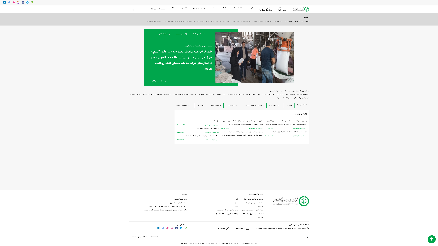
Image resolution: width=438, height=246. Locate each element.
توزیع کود (289, 105)
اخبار (224, 8)
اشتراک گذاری (162, 34)
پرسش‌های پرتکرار (199, 8)
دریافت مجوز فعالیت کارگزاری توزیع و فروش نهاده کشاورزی (167, 206)
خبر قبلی (154, 81)
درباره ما (267, 8)
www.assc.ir (132, 237)
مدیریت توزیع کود (216, 105)
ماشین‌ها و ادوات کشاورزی (183, 105)
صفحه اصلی (305, 21)
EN (133, 10)
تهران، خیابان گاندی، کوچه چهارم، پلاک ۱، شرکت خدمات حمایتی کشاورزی (281, 228)
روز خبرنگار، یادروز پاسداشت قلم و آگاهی (198, 130)
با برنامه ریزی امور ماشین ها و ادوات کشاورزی (198, 46)
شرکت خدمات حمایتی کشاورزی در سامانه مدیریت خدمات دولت (165, 210)
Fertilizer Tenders (265, 10)
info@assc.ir (240, 229)
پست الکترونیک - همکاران (178, 203)
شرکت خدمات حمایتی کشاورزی (253, 105)
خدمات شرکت (253, 8)
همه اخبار (288, 21)
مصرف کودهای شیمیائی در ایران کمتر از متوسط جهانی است (198, 138)
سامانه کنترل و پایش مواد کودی (252, 210)
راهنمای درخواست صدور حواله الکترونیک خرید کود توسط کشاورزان (253, 203)
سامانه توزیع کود (232, 105)
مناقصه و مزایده (237, 8)
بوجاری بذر (200, 105)
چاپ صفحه (180, 34)
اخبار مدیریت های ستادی (273, 21)
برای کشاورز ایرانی (274, 105)
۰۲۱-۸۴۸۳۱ (221, 228)
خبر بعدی (163, 81)
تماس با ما (282, 10)
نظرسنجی (184, 8)
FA (133, 8)
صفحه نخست (281, 8)
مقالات (172, 8)
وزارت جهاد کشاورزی (180, 199)
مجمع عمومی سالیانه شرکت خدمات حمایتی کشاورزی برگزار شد (286, 134)
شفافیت (213, 8)
